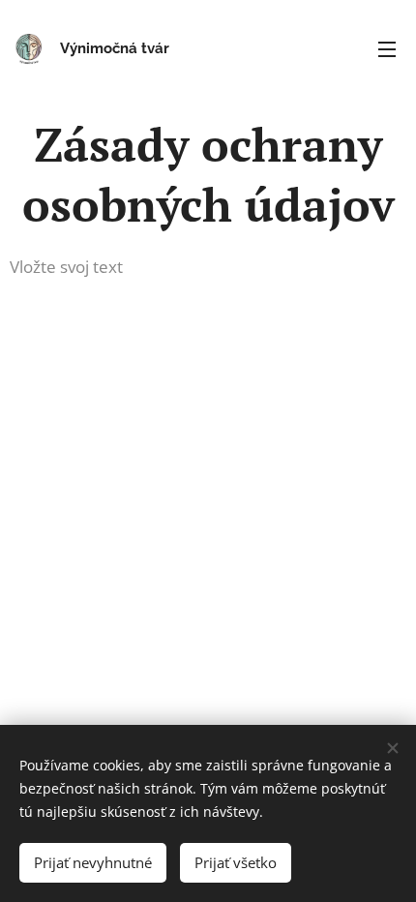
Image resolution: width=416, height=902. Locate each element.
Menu (387, 48)
